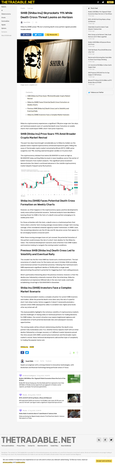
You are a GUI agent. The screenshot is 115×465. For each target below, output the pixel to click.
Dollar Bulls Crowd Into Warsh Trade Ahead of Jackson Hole (38, 413)
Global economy (6, 14)
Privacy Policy (21, 446)
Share (27, 34)
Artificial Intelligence (29, 375)
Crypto (23, 8)
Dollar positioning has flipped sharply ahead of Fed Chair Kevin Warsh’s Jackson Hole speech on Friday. (41, 417)
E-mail (36, 361)
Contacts (4, 32)
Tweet (40, 34)
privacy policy (7, 462)
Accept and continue (103, 461)
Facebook (48, 361)
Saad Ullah (26, 22)
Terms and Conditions (7, 446)
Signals (3, 25)
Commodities (5, 21)
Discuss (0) (53, 34)
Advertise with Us (42, 446)
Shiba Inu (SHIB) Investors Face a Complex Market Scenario (48, 115)
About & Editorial (6, 35)
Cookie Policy (54, 446)
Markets (3, 7)
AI (2, 10)
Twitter (42, 361)
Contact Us (31, 446)
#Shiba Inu (24, 347)
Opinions (3, 28)
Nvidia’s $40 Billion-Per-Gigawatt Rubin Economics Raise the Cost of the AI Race (42, 379)
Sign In (110, 2)
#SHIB (32, 347)
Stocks (3, 17)
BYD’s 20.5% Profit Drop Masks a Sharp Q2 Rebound (35, 398)
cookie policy (20, 462)
